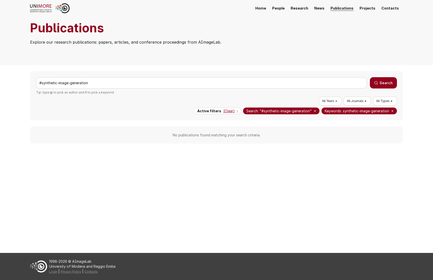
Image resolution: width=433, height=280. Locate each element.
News (319, 8)
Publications (342, 8)
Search (386, 83)
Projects (367, 8)
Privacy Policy (71, 271)
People (278, 8)
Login (53, 271)
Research (299, 8)
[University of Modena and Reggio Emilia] (43, 8)
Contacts (390, 8)
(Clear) (229, 111)
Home (260, 8)
